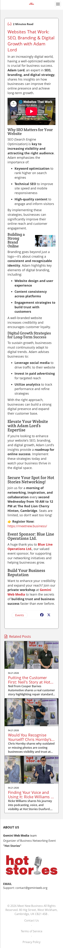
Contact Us (31, 920)
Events (19, 615)
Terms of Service (31, 931)
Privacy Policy (31, 942)
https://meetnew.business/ (27, 526)
